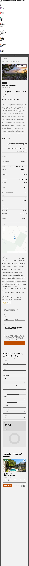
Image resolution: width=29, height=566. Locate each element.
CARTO (25, 251)
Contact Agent (14, 343)
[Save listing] (24, 460)
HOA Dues (5, 415)
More (1, 34)
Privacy (17, 339)
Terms (14, 339)
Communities (2, 32)
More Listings (7, 485)
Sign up (1, 24)
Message (7, 324)
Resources (2, 33)
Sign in (4, 24)
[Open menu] (0, 54)
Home (3, 61)
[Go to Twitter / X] (0, 5)
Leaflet (9, 251)
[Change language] (1, 7)
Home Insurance (6, 409)
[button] (14, 237)
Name (6, 314)
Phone (6, 319)
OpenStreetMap (15, 251)
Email (17, 319)
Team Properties (3, 30)
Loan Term (5, 369)
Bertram (7, 61)
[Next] (24, 486)
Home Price (5, 363)
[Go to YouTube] (0, 6)
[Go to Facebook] (0, 2)
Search (1, 31)
